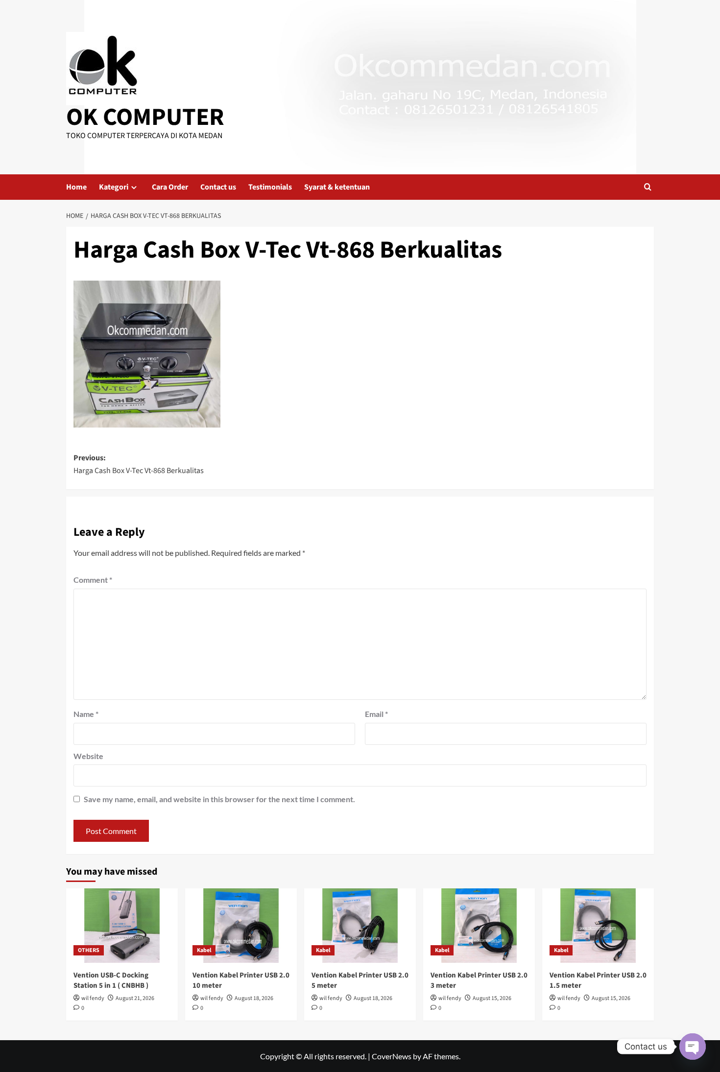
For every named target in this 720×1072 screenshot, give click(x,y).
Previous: (138, 464)
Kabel (204, 950)
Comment (92, 579)
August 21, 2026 (135, 998)
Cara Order (170, 187)
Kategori (113, 187)
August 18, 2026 (254, 998)
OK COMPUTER (145, 117)
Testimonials (270, 187)
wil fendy (92, 998)
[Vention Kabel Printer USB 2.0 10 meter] (241, 925)
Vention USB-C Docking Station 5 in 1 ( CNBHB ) (110, 980)
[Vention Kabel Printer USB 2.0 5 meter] (360, 925)
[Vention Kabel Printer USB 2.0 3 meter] (479, 925)
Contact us (218, 187)
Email (376, 713)
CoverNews (391, 1056)
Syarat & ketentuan (337, 187)
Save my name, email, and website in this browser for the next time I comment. (219, 799)
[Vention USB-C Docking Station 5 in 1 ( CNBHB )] (122, 925)
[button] (648, 186)
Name (85, 713)
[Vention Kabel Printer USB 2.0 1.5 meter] (598, 925)
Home (76, 187)
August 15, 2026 (492, 998)
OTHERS (88, 950)
